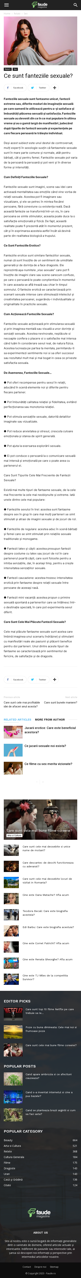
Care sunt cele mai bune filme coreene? (39, 830)
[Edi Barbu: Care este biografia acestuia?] (11, 930)
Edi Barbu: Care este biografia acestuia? (48, 927)
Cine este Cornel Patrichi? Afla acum (46, 943)
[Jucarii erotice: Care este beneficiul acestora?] (13, 732)
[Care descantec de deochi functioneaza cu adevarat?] (11, 866)
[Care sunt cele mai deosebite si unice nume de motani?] (11, 850)
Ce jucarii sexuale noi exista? (45, 746)
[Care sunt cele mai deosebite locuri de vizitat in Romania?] (11, 882)
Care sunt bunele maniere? (60, 702)
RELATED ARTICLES (17, 719)
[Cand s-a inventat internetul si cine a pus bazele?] (13, 1096)
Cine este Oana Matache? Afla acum (46, 894)
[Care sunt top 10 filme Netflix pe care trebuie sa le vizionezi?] (13, 1013)
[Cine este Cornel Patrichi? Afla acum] (11, 947)
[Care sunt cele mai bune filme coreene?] (40, 819)
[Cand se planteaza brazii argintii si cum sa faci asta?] (13, 1114)
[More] (55, 87)
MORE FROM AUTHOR (50, 719)
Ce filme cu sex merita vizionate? (48, 764)
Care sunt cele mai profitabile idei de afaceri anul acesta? (22, 704)
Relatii (17, 13)
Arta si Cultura (14, 835)
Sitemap (54, 1266)
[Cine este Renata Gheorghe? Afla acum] (11, 963)
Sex (26, 13)
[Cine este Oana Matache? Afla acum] (11, 898)
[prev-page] (36, 782)
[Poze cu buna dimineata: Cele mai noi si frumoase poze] (13, 1031)
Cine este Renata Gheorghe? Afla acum (48, 959)
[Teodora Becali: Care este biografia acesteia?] (11, 914)
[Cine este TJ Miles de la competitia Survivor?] (11, 979)
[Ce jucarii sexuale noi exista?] (13, 750)
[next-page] (42, 782)
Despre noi (40, 1266)
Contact (27, 1266)
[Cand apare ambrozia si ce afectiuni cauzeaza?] (13, 1078)
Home (7, 13)
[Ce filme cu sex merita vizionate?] (13, 768)
